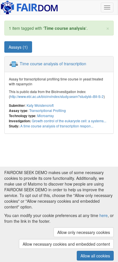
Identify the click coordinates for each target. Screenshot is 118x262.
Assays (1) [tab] (18, 47)
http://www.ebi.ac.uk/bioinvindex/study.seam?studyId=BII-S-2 (57, 96)
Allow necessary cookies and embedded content (66, 244)
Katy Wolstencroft (40, 105)
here (103, 215)
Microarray (45, 115)
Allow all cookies (95, 256)
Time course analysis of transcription (53, 63)
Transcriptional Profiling (47, 110)
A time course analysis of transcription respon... (56, 125)
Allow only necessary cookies (83, 232)
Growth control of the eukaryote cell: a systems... (69, 120)
